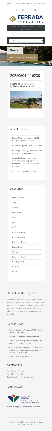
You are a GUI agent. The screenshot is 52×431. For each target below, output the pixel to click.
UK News (15, 252)
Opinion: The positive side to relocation (27, 146)
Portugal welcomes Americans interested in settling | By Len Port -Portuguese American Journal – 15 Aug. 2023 (25, 350)
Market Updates (18, 198)
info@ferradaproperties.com (33, 3)
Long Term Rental (19, 257)
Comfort (15, 267)
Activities (15, 217)
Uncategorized (18, 262)
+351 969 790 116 (28, 34)
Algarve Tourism (18, 232)
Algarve (15, 207)
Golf (14, 227)
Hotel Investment (18, 237)
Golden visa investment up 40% (24, 171)
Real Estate (16, 212)
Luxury (14, 272)
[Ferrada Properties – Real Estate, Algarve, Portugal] (26, 19)
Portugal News (17, 247)
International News (19, 242)
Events (14, 222)
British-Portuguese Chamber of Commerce (23, 407)
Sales (14, 202)
